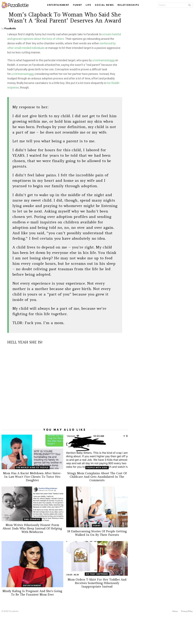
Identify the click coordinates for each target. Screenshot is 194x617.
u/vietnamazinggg (103, 60)
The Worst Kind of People (32, 467)
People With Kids (97, 467)
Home (175, 611)
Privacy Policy (186, 611)
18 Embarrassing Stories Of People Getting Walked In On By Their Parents (97, 533)
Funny (77, 5)
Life (88, 5)
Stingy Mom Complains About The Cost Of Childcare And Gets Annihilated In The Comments (97, 476)
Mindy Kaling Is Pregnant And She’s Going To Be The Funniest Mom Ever (32, 592)
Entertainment (58, 5)
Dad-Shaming (32, 519)
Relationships (128, 5)
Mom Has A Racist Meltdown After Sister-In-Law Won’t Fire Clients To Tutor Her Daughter (32, 476)
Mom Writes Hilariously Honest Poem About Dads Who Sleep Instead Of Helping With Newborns (32, 528)
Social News (104, 5)
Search (189, 5)
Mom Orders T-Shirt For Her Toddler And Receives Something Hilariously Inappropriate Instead (97, 583)
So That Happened (97, 574)
